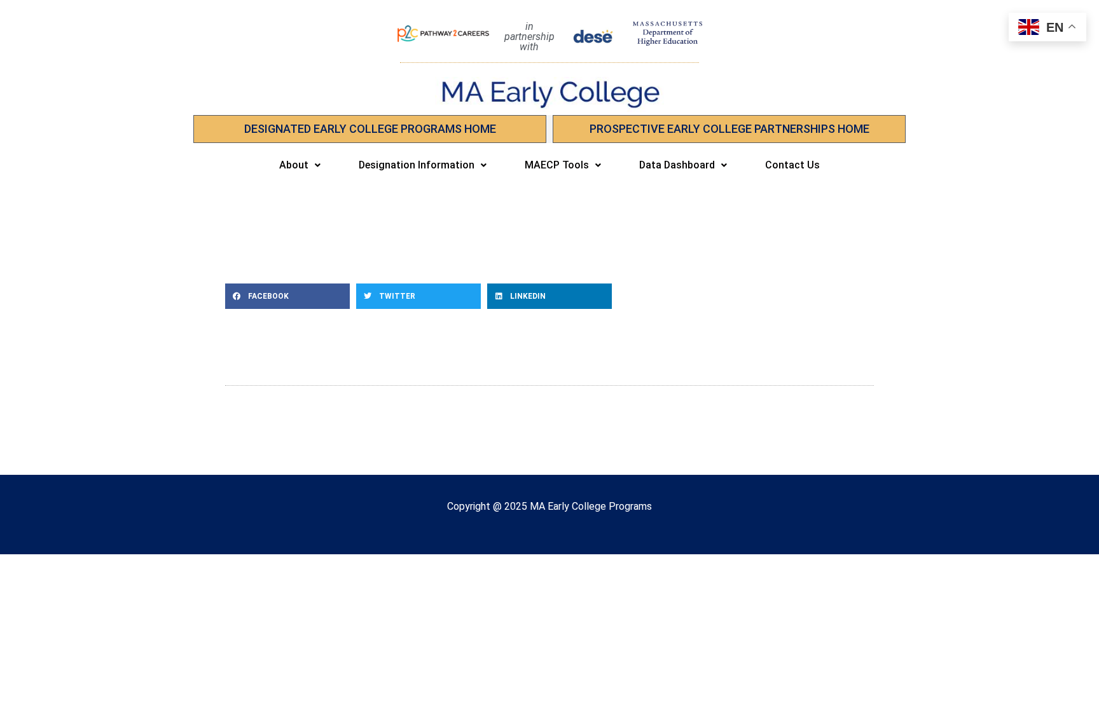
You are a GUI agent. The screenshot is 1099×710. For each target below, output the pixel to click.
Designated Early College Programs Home (370, 128)
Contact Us (792, 165)
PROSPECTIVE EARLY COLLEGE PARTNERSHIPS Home (729, 128)
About (293, 165)
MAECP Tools (557, 165)
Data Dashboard (677, 165)
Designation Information (416, 165)
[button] (300, 165)
